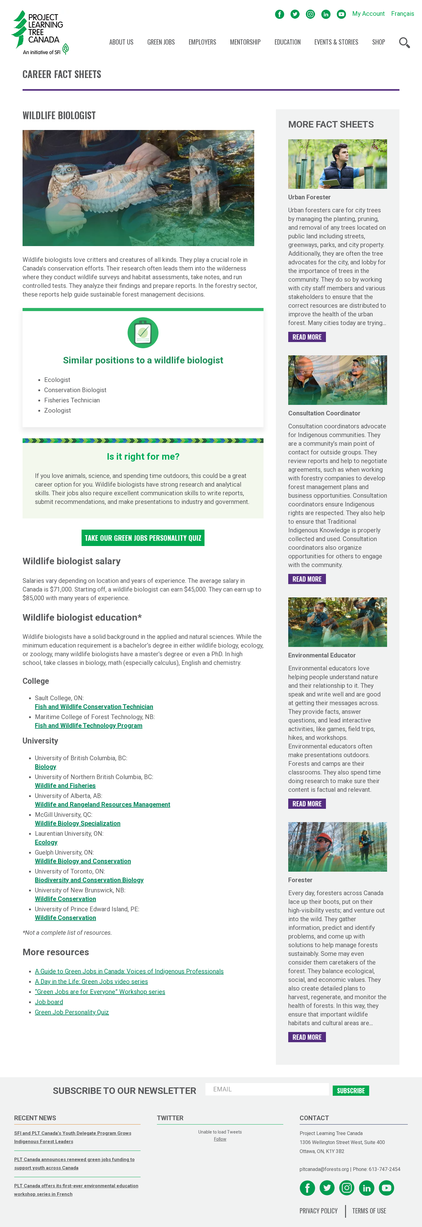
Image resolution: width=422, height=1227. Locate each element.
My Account (368, 13)
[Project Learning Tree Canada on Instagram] (310, 13)
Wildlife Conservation (65, 899)
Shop (378, 41)
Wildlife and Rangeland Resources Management (102, 804)
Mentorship (245, 41)
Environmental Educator (322, 655)
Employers (202, 41)
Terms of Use (369, 1210)
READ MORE (307, 336)
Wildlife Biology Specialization (77, 823)
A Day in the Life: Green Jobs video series (91, 981)
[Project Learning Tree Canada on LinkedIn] (326, 13)
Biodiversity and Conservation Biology (89, 880)
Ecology (46, 842)
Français (402, 13)
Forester (300, 880)
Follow (220, 1139)
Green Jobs (161, 41)
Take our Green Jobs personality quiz (143, 538)
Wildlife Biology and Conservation (83, 861)
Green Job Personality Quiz (72, 1012)
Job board (49, 1002)
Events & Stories (336, 41)
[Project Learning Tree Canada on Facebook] (279, 13)
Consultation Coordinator (324, 413)
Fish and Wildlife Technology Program (88, 725)
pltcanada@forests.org (324, 1169)
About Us (121, 41)
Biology (45, 766)
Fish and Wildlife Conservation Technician (94, 706)
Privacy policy (319, 1210)
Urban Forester (309, 197)
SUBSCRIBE (351, 1090)
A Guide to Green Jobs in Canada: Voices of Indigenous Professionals (129, 971)
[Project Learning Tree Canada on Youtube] (341, 13)
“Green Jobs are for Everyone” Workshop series (100, 991)
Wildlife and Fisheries (65, 785)
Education (288, 41)
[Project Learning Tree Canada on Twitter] (295, 13)
